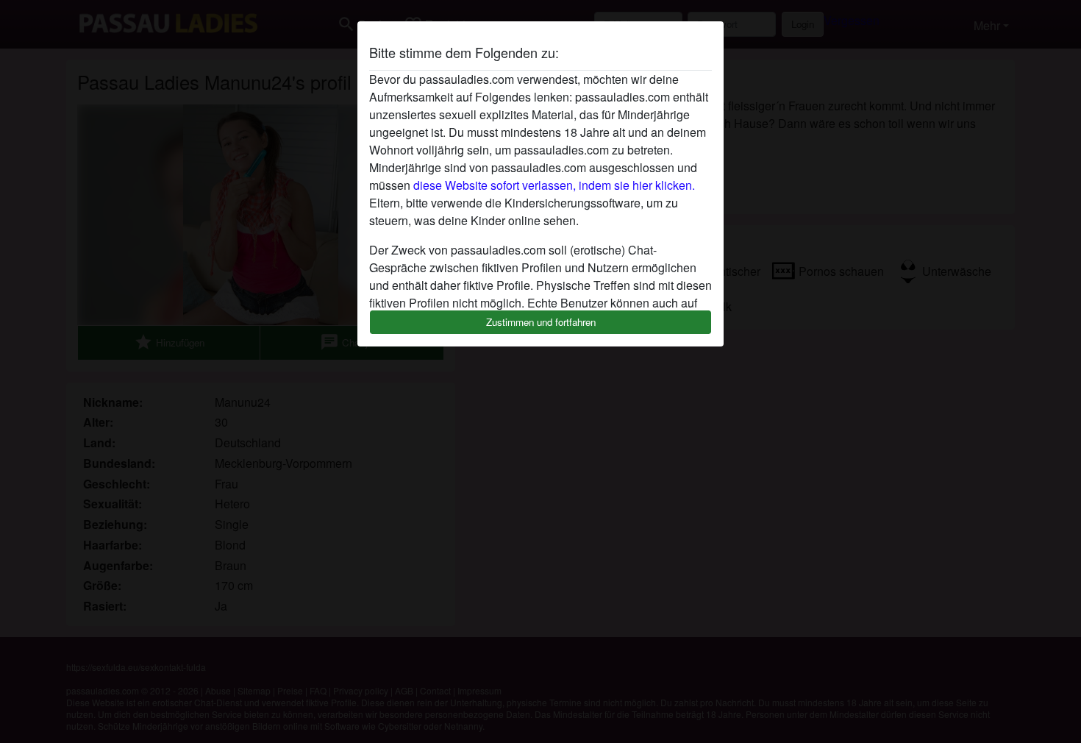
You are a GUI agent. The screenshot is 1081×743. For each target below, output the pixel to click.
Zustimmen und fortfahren (541, 322)
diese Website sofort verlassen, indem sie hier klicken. (554, 185)
